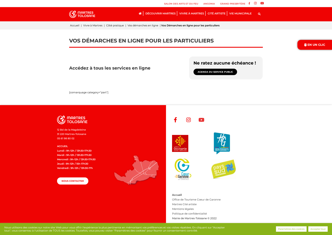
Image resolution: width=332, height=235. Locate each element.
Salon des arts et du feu (181, 3)
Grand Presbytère (232, 3)
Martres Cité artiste (184, 204)
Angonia (209, 3)
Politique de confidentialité (189, 213)
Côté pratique (115, 25)
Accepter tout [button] (318, 229)
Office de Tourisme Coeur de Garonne (196, 199)
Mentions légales (183, 209)
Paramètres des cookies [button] (291, 229)
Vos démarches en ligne (143, 25)
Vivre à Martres (92, 25)
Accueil (74, 25)
